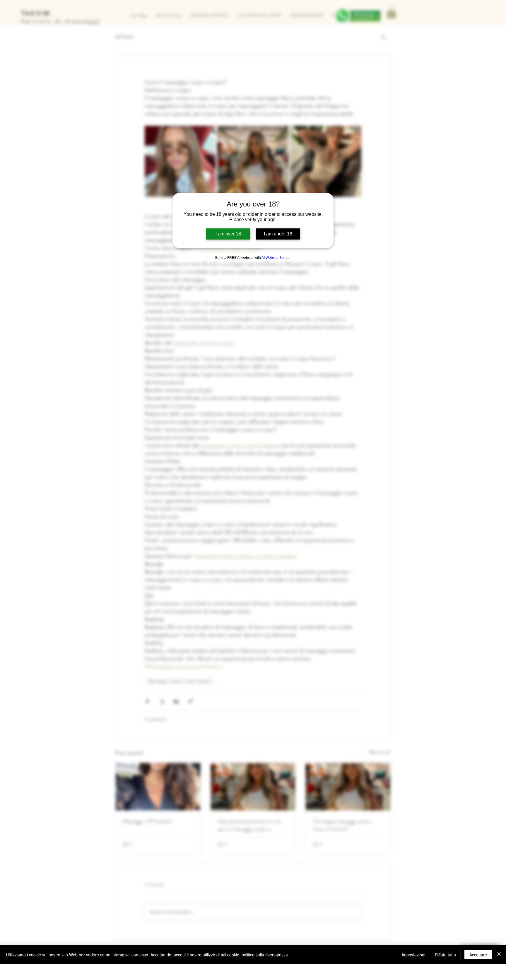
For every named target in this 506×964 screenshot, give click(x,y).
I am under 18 (278, 233)
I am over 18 (228, 233)
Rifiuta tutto (445, 955)
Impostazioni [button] (413, 955)
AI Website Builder (276, 258)
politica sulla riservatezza (265, 955)
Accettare (478, 955)
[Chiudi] (498, 954)
